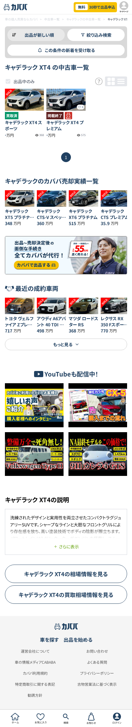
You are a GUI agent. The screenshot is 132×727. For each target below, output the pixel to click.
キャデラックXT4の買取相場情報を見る (66, 595)
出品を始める (78, 639)
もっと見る (62, 344)
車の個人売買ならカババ (21, 19)
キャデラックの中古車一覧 (83, 19)
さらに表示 (69, 546)
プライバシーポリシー (97, 673)
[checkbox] (8, 81)
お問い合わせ (97, 651)
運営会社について (35, 651)
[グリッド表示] (111, 81)
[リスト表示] (121, 81)
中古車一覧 (52, 19)
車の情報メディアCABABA (35, 662)
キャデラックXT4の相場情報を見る (66, 574)
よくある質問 (97, 662)
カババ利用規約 (35, 673)
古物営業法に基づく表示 (97, 684)
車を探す (49, 639)
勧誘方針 (35, 695)
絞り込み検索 (99, 35)
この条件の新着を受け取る (70, 50)
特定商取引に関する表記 (35, 684)
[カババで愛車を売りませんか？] (66, 255)
